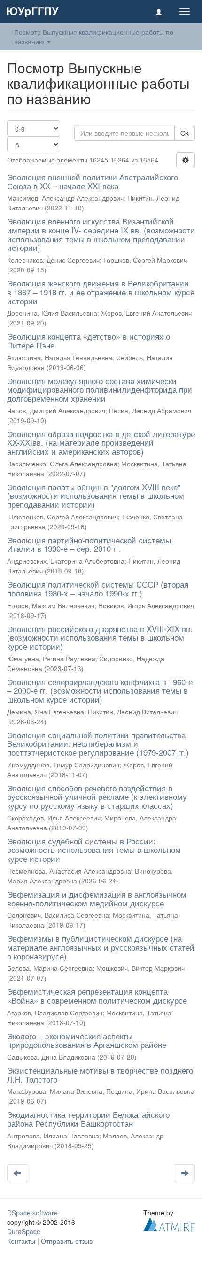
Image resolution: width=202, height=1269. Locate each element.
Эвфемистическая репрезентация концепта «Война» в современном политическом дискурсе (97, 995)
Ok (184, 133)
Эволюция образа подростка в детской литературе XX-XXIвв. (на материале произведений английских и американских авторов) (101, 442)
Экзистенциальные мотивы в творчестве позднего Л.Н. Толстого (100, 1074)
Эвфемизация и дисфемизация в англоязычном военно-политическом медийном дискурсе (96, 898)
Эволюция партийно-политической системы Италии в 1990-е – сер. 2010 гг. (89, 544)
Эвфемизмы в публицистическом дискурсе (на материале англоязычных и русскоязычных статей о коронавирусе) (100, 946)
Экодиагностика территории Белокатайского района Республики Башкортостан (88, 1118)
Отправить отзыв (67, 1241)
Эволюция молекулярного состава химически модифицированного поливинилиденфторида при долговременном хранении (99, 389)
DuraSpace (23, 1231)
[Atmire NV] (169, 1223)
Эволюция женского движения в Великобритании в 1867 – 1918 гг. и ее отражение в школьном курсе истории (100, 291)
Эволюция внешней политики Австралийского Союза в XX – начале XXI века (92, 181)
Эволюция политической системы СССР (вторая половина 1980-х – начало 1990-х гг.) (97, 588)
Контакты (21, 1241)
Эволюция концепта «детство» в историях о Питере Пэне (88, 340)
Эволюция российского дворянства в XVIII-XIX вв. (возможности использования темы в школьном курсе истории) (100, 637)
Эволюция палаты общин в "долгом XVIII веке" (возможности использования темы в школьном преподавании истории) (95, 495)
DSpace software (32, 1212)
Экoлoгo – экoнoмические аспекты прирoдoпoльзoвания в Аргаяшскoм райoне (86, 1040)
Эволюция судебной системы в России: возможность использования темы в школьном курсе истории (94, 849)
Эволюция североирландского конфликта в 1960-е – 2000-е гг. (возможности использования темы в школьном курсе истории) (100, 690)
